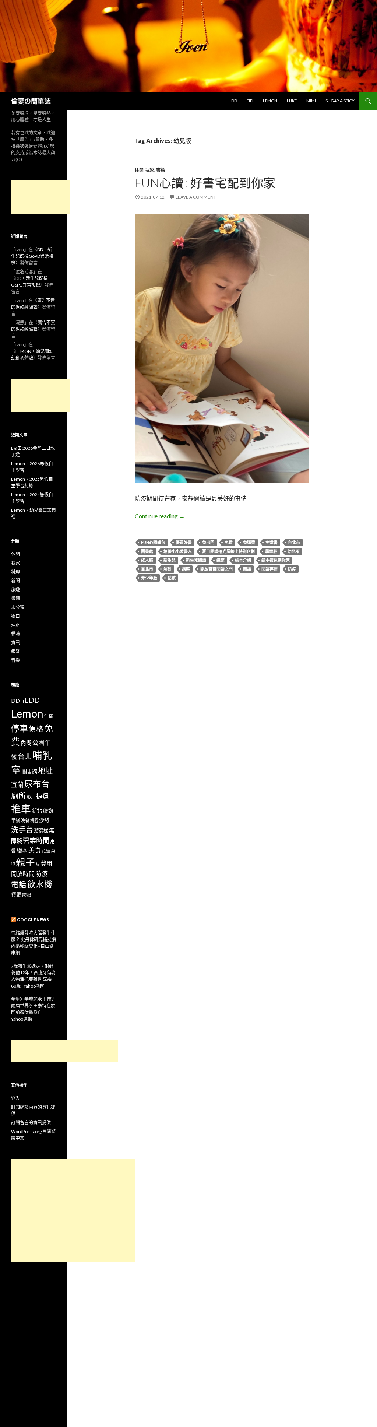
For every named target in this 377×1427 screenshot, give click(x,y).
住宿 (48, 715)
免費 (229, 542)
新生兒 (169, 560)
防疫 (292, 569)
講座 (186, 569)
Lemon (270, 100)
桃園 (34, 820)
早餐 (15, 820)
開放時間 (23, 873)
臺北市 (147, 569)
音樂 (15, 660)
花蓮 (46, 850)
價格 (36, 729)
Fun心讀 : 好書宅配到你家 (205, 182)
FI (22, 701)
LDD (32, 700)
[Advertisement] (40, 197)
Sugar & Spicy (340, 100)
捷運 (42, 796)
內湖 (26, 743)
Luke (292, 100)
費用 (46, 863)
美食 (34, 850)
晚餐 (25, 820)
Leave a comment (196, 197)
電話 (19, 884)
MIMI (311, 100)
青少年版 (149, 577)
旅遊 (15, 589)
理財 (15, 625)
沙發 (44, 820)
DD (234, 100)
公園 (38, 742)
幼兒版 (294, 551)
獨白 (15, 616)
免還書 (271, 542)
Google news (33, 919)
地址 (45, 770)
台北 (25, 756)
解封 (167, 569)
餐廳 (16, 894)
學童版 (271, 551)
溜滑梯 (41, 831)
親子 (25, 861)
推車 (21, 809)
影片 (31, 796)
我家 (149, 170)
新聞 (15, 580)
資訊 (15, 642)
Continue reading (160, 515)
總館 (220, 560)
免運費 (249, 542)
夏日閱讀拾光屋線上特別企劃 (228, 551)
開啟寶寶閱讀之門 (216, 569)
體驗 (26, 895)
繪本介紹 (243, 560)
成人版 (147, 560)
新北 (37, 810)
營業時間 (36, 840)
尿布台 (37, 784)
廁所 (18, 795)
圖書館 (147, 551)
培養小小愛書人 (177, 551)
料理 (15, 572)
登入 (15, 1098)
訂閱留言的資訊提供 (31, 1122)
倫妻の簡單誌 (31, 101)
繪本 (22, 850)
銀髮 (15, 651)
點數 (172, 577)
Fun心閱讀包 (153, 542)
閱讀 (247, 569)
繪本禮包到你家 (275, 560)
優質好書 (184, 542)
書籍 (160, 170)
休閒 (139, 170)
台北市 (294, 542)
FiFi (250, 100)
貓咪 (15, 634)
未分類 (17, 607)
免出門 (208, 542)
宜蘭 (17, 784)
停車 (19, 728)
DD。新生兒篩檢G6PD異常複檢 (32, 256)
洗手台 (22, 829)
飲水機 (40, 884)
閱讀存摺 (269, 569)
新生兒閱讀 (196, 560)
